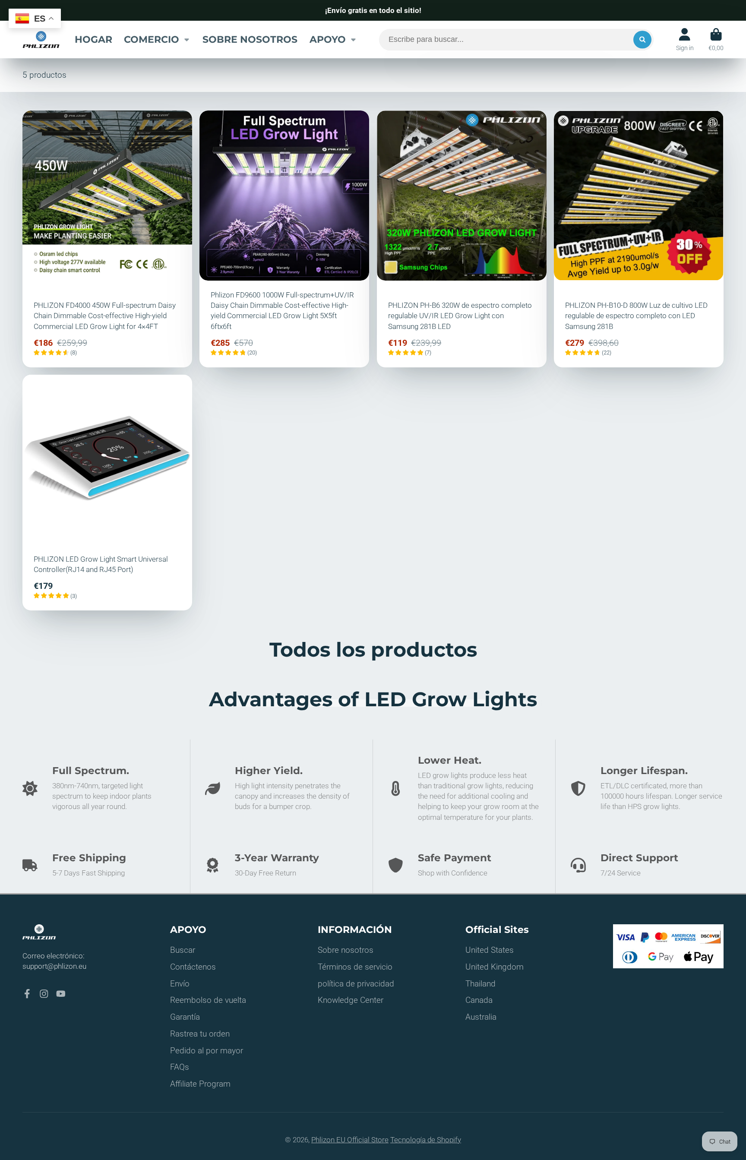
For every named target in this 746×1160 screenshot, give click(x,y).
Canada (479, 1000)
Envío (180, 984)
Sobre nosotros (345, 950)
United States (489, 950)
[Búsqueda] (642, 39)
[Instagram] (44, 994)
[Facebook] (27, 994)
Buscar (182, 950)
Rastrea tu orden (200, 1034)
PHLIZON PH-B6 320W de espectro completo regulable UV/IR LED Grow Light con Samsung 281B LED (462, 239)
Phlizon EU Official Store (350, 1139)
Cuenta (685, 39)
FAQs (179, 1067)
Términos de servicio (355, 967)
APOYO (328, 39)
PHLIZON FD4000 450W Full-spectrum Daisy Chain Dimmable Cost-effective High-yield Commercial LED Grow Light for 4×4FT (107, 239)
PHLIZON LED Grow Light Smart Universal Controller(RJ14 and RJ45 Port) (107, 492)
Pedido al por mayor (206, 1051)
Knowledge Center (350, 1000)
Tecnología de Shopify (425, 1139)
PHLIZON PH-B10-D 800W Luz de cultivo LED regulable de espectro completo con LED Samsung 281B (639, 239)
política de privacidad (356, 984)
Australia (480, 1017)
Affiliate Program (200, 1084)
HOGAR (93, 39)
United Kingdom (494, 967)
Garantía (185, 1017)
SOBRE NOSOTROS (249, 39)
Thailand (480, 984)
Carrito (716, 39)
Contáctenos (193, 967)
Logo (41, 39)
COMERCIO (151, 39)
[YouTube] (61, 994)
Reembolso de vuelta (208, 1000)
